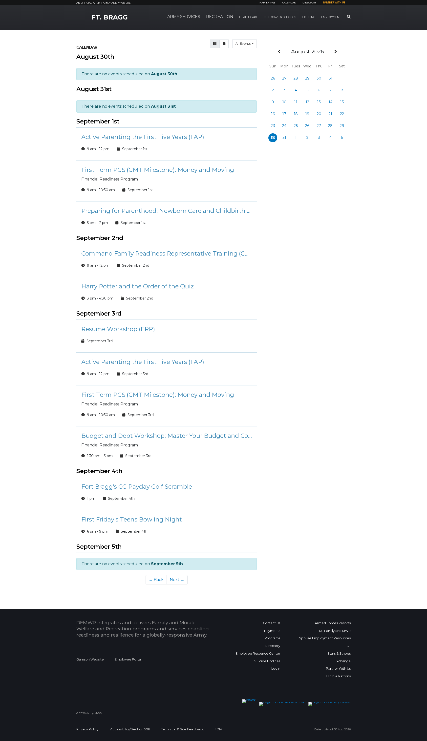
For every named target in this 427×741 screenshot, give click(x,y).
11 (295, 102)
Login (275, 668)
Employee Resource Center (257, 653)
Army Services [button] (183, 16)
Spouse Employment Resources (325, 638)
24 (284, 125)
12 (307, 102)
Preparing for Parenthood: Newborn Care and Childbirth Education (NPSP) (166, 210)
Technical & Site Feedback (182, 729)
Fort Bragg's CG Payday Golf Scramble (136, 486)
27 (284, 78)
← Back (156, 579)
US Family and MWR (335, 631)
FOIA (218, 729)
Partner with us (334, 2)
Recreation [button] (219, 16)
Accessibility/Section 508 (130, 729)
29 (307, 78)
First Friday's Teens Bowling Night (131, 519)
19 (307, 114)
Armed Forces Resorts (333, 623)
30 (319, 78)
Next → (177, 579)
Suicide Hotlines (267, 661)
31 (330, 78)
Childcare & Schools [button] (280, 17)
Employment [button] (331, 17)
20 (319, 114)
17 (284, 114)
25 (296, 125)
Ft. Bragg (109, 17)
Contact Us (271, 623)
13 (319, 102)
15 (342, 102)
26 (273, 78)
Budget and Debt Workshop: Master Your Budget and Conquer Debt (166, 435)
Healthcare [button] (248, 17)
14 (330, 102)
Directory (309, 2)
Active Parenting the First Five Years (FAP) (142, 136)
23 (273, 125)
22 (342, 114)
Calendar (289, 2)
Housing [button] (308, 17)
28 (296, 78)
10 (284, 102)
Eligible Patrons (338, 676)
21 (330, 114)
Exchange (343, 661)
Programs (272, 638)
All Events (243, 43)
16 (273, 114)
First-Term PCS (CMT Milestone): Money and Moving (157, 169)
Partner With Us (338, 668)
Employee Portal (128, 659)
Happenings (267, 2)
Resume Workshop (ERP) (118, 329)
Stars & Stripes (339, 653)
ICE (348, 646)
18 (296, 114)
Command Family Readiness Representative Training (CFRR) (166, 253)
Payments (272, 631)
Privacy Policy (87, 729)
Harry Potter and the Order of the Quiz (137, 286)
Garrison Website (90, 659)
